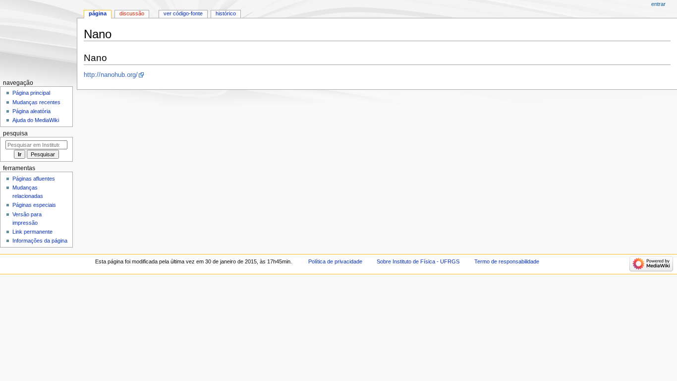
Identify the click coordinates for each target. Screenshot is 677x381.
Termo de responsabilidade (506, 261)
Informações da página (39, 241)
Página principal (31, 93)
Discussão (131, 13)
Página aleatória (31, 111)
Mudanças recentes (36, 102)
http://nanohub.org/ (111, 74)
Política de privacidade (335, 261)
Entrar (658, 4)
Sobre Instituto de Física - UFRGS (418, 261)
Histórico (226, 13)
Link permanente (32, 232)
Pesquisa (15, 133)
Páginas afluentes (33, 179)
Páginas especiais (34, 205)
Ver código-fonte (183, 13)
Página (98, 13)
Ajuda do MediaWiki (35, 120)
